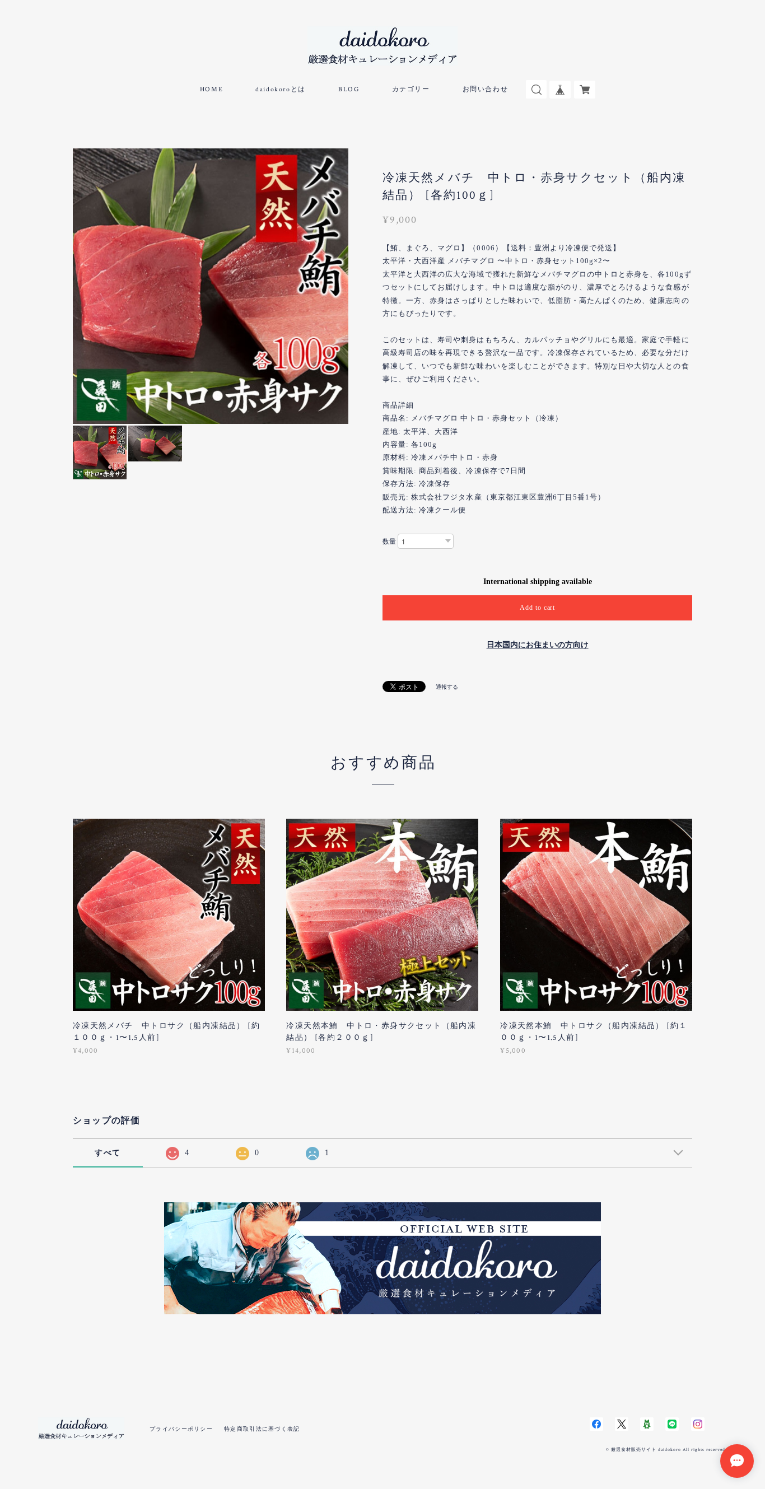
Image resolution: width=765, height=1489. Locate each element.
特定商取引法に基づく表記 (262, 1429)
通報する (447, 687)
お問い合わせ (486, 89)
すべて (107, 1153)
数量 (389, 541)
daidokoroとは (280, 89)
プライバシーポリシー (181, 1429)
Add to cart (538, 608)
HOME (211, 89)
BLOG (348, 89)
